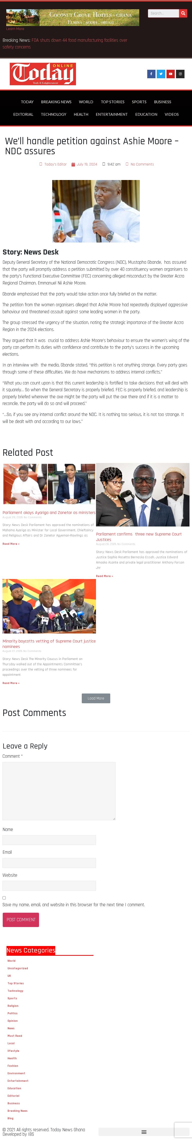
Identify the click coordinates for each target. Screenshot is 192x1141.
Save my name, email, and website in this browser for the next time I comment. (73, 905)
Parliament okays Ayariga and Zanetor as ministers (49, 513)
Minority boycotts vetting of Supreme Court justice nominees (49, 644)
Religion (13, 1006)
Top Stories (112, 102)
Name (7, 829)
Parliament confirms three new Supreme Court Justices (139, 536)
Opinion (13, 1021)
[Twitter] (161, 74)
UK (9, 976)
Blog (11, 1118)
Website (9, 875)
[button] (96, 698)
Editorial (23, 114)
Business (162, 102)
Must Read (15, 1036)
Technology (53, 114)
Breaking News (56, 102)
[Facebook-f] (151, 74)
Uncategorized (18, 968)
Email (7, 852)
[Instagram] (180, 74)
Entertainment (112, 114)
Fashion (13, 1066)
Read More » (11, 544)
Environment (16, 1073)
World (86, 102)
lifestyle (13, 1051)
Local (11, 1043)
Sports (139, 102)
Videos (172, 114)
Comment (12, 756)
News (11, 1028)
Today (27, 102)
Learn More (15, 29)
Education (146, 114)
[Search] (183, 13)
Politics (13, 1013)
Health (81, 114)
